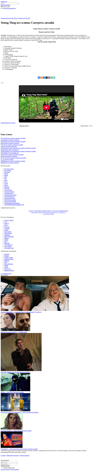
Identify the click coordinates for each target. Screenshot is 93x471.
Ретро (6, 185)
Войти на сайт (5, 466)
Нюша (6, 230)
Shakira (6, 256)
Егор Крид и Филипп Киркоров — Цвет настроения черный (19, 412)
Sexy (5, 182)
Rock (5, 180)
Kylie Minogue (8, 264)
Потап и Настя (8, 220)
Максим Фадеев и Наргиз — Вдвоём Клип (14, 332)
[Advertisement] (46, 14)
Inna (5, 262)
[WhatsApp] (51, 78)
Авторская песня (9, 198)
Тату (5, 222)
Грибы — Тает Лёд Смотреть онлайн (12, 392)
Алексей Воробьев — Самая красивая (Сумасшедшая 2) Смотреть (21, 312)
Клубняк (7, 172)
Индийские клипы (10, 200)
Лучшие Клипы (9, 191)
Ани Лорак (7, 246)
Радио (8, 18)
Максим (6, 243)
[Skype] (54, 78)
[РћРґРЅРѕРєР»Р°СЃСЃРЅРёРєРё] (41, 78)
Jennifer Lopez (8, 257)
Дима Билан (8, 233)
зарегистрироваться (9, 8)
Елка (5, 225)
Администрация (24, 455)
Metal (6, 174)
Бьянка (6, 238)
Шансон (6, 187)
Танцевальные (8, 193)
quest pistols (7, 231)
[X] (46, 78)
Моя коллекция (5, 5)
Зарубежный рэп (9, 196)
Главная (3, 18)
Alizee (6, 267)
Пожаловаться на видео (8, 123)
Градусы (7, 227)
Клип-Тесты (14, 18)
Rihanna (6, 260)
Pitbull (6, 265)
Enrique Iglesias (9, 259)
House (6, 175)
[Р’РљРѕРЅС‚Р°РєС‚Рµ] (39, 78)
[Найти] (18, 3)
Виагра (6, 223)
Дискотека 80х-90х (10, 201)
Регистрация (15, 469)
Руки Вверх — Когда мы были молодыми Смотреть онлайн (19, 449)
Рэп (5, 178)
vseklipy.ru (4, 1)
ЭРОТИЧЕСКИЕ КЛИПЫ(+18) (14, 204)
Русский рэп (8, 190)
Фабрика (7, 235)
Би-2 (5, 241)
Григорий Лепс (9, 248)
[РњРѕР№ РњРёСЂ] (44, 78)
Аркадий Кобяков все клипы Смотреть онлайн (15, 372)
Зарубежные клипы (10, 195)
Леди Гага (7, 269)
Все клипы (7, 170)
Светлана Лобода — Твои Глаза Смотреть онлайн (16, 430)
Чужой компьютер (9, 468)
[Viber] (49, 78)
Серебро (7, 228)
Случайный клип (6, 273)
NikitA (6, 240)
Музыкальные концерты (11, 203)
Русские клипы (9, 169)
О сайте (3, 455)
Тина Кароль (8, 245)
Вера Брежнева (9, 236)
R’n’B (6, 183)
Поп (5, 177)
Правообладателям (12, 455)
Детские (6, 188)
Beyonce (6, 254)
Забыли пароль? (6, 469)
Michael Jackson (9, 270)
